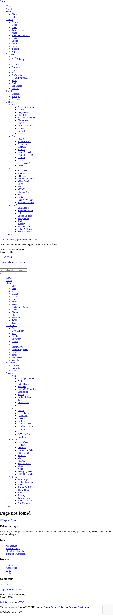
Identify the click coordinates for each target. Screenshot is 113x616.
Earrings (16, 96)
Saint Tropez (23, 208)
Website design (7, 602)
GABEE (22, 147)
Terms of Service (77, 607)
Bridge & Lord (24, 125)
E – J (14, 136)
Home (9, 6)
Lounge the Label (26, 178)
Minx (20, 186)
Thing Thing (23, 218)
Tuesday (21, 223)
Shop (8, 11)
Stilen (20, 213)
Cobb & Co (23, 131)
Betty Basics (23, 112)
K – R (15, 168)
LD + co (22, 176)
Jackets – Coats (19, 30)
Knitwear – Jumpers (21, 35)
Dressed (21, 133)
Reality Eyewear (25, 200)
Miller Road (23, 181)
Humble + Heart (25, 155)
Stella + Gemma (25, 210)
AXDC (20, 602)
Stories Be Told (25, 216)
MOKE (21, 189)
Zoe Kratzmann (25, 231)
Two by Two (24, 226)
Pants (14, 38)
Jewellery (10, 91)
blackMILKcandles (27, 117)
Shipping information (16, 551)
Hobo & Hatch (24, 152)
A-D (14, 104)
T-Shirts (15, 48)
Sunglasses (17, 86)
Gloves (15, 70)
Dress (14, 27)
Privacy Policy (57, 607)
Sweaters (16, 46)
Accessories (11, 54)
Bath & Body (18, 59)
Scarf (14, 80)
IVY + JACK (24, 162)
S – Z (14, 205)
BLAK (21, 123)
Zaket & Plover (25, 229)
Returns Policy (13, 548)
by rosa (21, 128)
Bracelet (15, 94)
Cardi (14, 25)
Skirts (14, 43)
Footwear (16, 67)
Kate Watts (23, 170)
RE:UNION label (26, 202)
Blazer (15, 22)
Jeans (14, 33)
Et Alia (21, 139)
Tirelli (20, 221)
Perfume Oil (17, 75)
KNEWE (22, 173)
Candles (15, 64)
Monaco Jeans (24, 192)
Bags (14, 56)
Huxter (21, 160)
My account (11, 546)
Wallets (15, 88)
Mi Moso (22, 184)
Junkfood (22, 165)
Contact (9, 234)
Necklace (16, 99)
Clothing (10, 19)
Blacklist (22, 115)
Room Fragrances (20, 78)
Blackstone (23, 120)
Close (2, 1)
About (9, 9)
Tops (14, 51)
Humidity (22, 157)
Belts (14, 62)
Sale (14, 17)
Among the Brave (26, 107)
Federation (23, 144)
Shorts (15, 40)
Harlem (21, 149)
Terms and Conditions (16, 553)
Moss (20, 194)
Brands (9, 101)
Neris (20, 197)
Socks (14, 83)
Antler (21, 109)
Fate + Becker (24, 141)
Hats (14, 72)
